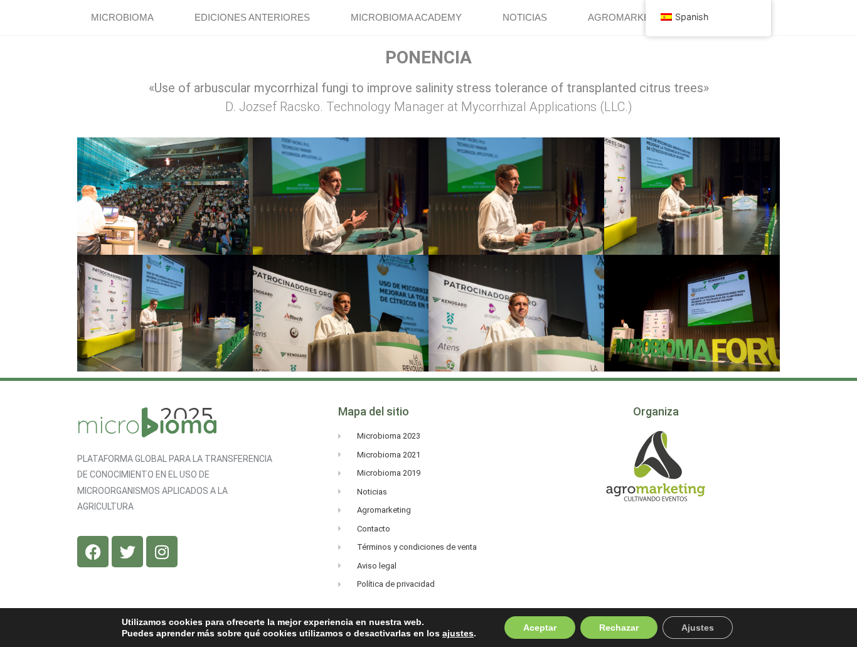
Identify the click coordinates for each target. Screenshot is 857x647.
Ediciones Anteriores (252, 17)
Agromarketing (630, 17)
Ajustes (697, 628)
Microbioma (122, 17)
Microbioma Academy (406, 17)
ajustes (458, 633)
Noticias (525, 17)
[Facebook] (93, 551)
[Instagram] (162, 551)
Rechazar (619, 628)
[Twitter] (127, 551)
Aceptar (539, 628)
